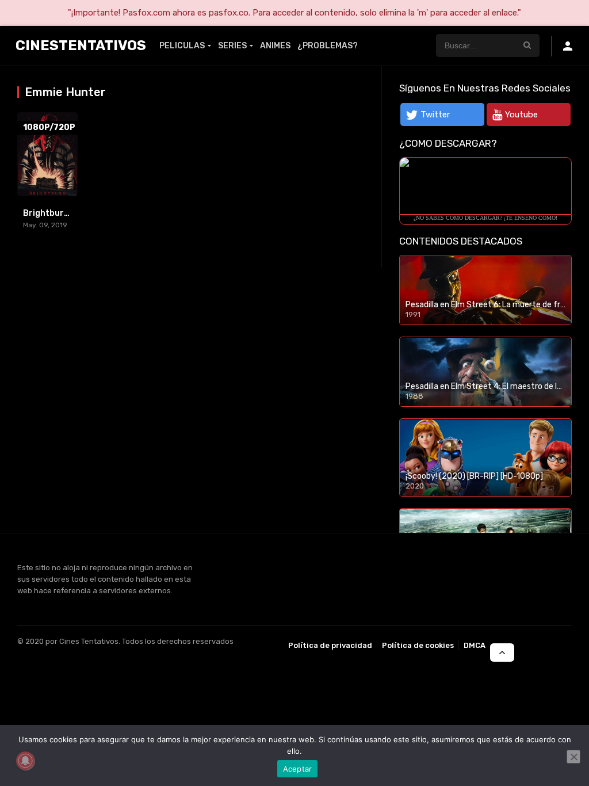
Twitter (435, 114)
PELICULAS (182, 46)
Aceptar (297, 768)
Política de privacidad (330, 645)
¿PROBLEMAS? (327, 46)
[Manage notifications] (25, 760)
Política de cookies (418, 645)
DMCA (474, 645)
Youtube (521, 114)
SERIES (232, 46)
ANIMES (275, 46)
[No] (573, 757)
